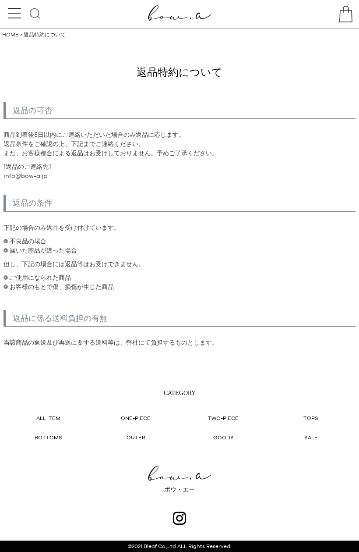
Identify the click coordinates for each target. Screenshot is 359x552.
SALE (311, 437)
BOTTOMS (48, 437)
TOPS (310, 418)
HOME (10, 35)
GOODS (223, 437)
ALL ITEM (48, 418)
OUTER (136, 437)
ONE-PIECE (136, 418)
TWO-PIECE (223, 418)
